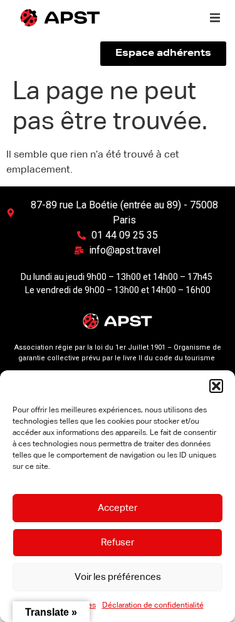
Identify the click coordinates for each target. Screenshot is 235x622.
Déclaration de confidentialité (153, 605)
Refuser (117, 542)
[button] (216, 386)
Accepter (117, 508)
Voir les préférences (118, 577)
